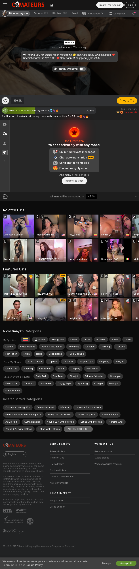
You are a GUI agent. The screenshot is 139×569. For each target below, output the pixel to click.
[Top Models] (51, 5)
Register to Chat (74, 180)
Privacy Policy (57, 451)
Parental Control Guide (61, 476)
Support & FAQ (57, 500)
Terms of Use (57, 457)
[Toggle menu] (5, 5)
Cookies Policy (58, 470)
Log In (130, 5)
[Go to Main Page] (28, 5)
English (12, 454)
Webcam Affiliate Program (108, 464)
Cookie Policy (34, 565)
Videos (41, 13)
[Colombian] (25, 339)
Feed (75, 13)
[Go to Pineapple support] (30, 521)
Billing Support (57, 507)
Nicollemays (12, 331)
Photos (59, 13)
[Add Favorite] (5, 100)
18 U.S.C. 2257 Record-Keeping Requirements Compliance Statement (39, 546)
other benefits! (80, 174)
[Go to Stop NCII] (13, 531)
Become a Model (103, 451)
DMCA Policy (57, 464)
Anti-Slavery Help (59, 483)
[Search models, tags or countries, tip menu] (134, 13)
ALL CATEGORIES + (78, 429)
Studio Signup (101, 457)
